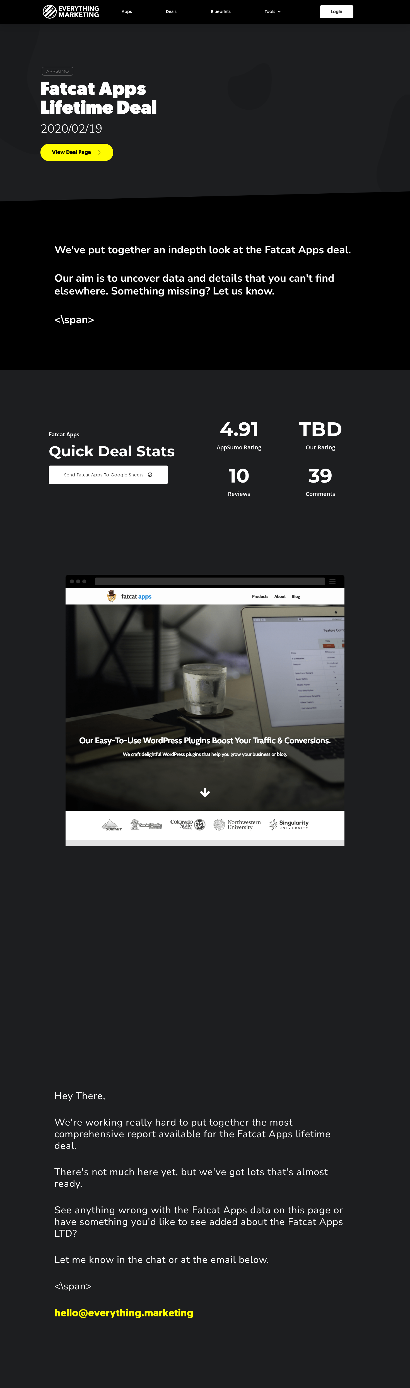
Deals (171, 11)
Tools (270, 11)
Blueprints (221, 11)
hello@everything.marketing (124, 1313)
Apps (127, 11)
